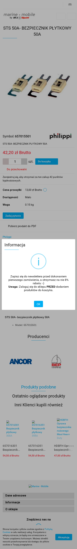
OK (38, 304)
